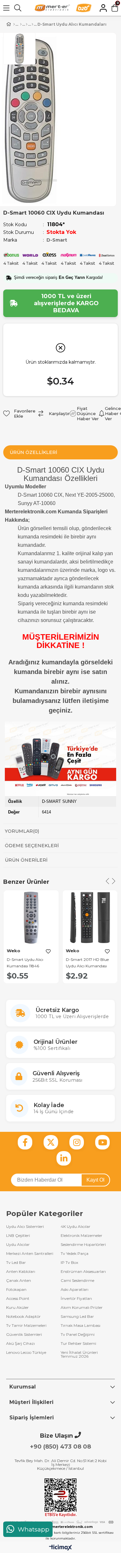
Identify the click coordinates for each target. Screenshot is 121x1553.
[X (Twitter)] (51, 1142)
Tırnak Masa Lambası (80, 1325)
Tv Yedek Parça (74, 1254)
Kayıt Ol (95, 1180)
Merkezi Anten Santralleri (29, 1254)
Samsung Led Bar (77, 1316)
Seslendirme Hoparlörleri (83, 1245)
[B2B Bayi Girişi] (84, 7)
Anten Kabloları (20, 1271)
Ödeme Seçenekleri (32, 845)
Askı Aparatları (74, 1289)
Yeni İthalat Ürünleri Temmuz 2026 (79, 1354)
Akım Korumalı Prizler (82, 1307)
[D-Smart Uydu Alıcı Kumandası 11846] (31, 917)
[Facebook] (25, 1142)
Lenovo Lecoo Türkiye (26, 1353)
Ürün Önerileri (26, 860)
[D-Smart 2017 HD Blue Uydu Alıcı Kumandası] (90, 917)
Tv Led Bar (16, 1263)
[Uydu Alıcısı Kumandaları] (32, 24)
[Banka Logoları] (60, 1522)
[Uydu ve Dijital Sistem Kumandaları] (26, 24)
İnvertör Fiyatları (76, 1298)
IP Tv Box (69, 1263)
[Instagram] (76, 1142)
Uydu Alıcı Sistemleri (25, 1227)
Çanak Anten (18, 1280)
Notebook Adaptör (23, 1316)
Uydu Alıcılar (18, 1245)
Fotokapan (16, 1289)
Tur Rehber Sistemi (78, 1343)
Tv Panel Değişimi (78, 1334)
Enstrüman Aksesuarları (83, 1271)
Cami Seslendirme (77, 1280)
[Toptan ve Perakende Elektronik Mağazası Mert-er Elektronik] (52, 7)
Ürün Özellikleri (33, 452)
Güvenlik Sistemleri (24, 1334)
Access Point (17, 1298)
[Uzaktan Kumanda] (21, 24)
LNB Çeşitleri (18, 1236)
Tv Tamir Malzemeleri (26, 1325)
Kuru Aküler (17, 1307)
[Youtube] (102, 1142)
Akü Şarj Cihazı (20, 1343)
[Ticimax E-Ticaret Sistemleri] (60, 1548)
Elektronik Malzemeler (81, 1236)
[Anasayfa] (14, 24)
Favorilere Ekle (48, 951)
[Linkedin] (63, 1158)
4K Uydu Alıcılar (75, 1227)
